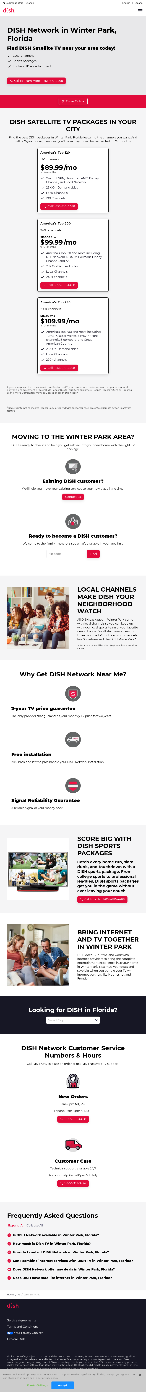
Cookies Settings (37, 1385)
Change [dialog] (29, 3)
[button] (96, 1020)
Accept (62, 1385)
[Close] (140, 1375)
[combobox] (69, 1020)
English (126, 3)
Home (10, 1294)
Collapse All (35, 1225)
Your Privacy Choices (28, 1333)
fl (19, 1294)
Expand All (16, 1225)
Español (139, 3)
